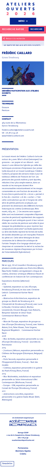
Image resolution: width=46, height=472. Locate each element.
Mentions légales (23, 451)
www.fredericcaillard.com (13, 136)
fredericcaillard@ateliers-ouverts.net (18, 130)
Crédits (23, 454)
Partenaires (23, 448)
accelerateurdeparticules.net (23, 440)
